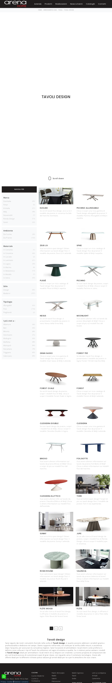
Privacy (3, 682)
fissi (5, 309)
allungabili (7, 305)
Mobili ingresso (78, 673)
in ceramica (8, 253)
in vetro (6, 278)
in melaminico (9, 271)
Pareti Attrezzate (58, 673)
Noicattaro (7, 349)
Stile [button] (5, 286)
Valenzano (7, 356)
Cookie (9, 682)
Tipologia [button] (7, 302)
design (6, 290)
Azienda (37, 4)
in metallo (7, 274)
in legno (7, 264)
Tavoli (60, 10)
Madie (54, 676)
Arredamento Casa (50, 10)
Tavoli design (69, 10)
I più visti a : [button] (9, 321)
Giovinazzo (7, 335)
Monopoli (7, 345)
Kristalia (6, 208)
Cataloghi (90, 4)
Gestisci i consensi (21, 682)
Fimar (5, 205)
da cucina (7, 234)
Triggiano (7, 352)
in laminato (8, 260)
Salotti (54, 678)
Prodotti (48, 4)
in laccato (7, 257)
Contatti (102, 4)
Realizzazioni (61, 4)
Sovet (5, 222)
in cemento (8, 250)
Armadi (94, 676)
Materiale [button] (8, 246)
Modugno (7, 338)
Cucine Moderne (38, 676)
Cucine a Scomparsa (36, 680)
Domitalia (7, 201)
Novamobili (7, 215)
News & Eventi (76, 4)
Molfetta (6, 342)
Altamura (7, 324)
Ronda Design (9, 219)
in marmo (7, 267)
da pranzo (7, 238)
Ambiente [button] (8, 230)
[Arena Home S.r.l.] (12, 674)
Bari (5, 328)
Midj (5, 212)
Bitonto (6, 331)
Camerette (96, 678)
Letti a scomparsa (99, 673)
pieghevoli (7, 312)
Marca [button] (6, 197)
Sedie (74, 678)
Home (40, 10)
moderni (6, 293)
